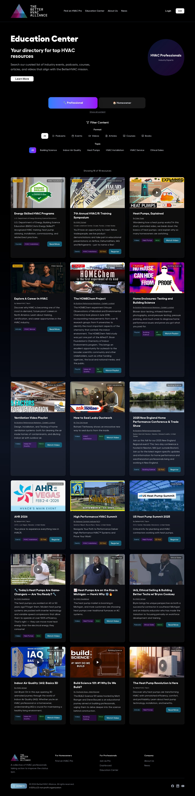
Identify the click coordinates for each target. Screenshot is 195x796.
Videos (95, 136)
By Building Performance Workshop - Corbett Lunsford (94, 303)
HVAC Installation (115, 150)
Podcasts (60, 136)
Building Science (48, 150)
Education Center (94, 11)
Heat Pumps (93, 150)
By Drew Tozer (138, 218)
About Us (113, 11)
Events (78, 136)
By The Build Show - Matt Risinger (86, 692)
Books (148, 136)
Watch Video (172, 240)
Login (168, 11)
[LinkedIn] (177, 786)
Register (115, 252)
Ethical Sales (157, 150)
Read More (55, 244)
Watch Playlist (112, 370)
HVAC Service (137, 150)
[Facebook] (172, 786)
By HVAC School (80, 222)
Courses (130, 136)
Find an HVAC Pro (73, 11)
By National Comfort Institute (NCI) (87, 521)
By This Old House (81, 422)
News (124, 11)
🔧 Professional (73, 103)
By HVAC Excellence (22, 599)
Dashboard (105, 765)
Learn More (22, 79)
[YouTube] (182, 786)
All (45, 136)
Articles (113, 136)
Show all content (97, 112)
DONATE (20, 786)
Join (180, 11)
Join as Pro (105, 761)
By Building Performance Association (147, 430)
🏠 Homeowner (122, 103)
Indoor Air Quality (72, 150)
